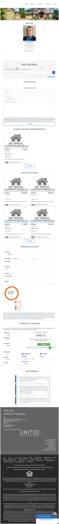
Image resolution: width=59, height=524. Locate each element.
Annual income (7, 332)
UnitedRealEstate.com (50, 439)
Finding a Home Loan (12, 459)
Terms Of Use (29, 487)
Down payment (8, 258)
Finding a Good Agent (23, 459)
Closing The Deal (30, 460)
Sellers (39, 4)
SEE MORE (29, 166)
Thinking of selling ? (48, 459)
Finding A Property (38, 457)
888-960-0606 (53, 489)
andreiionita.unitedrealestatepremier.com (22, 318)
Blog (24, 457)
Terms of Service (28, 121)
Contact (32, 4)
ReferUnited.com (51, 445)
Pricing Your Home (40, 460)
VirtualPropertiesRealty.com (49, 444)
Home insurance (8, 276)
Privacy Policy (36, 121)
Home (26, 4)
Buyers (47, 4)
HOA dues (7, 281)
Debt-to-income (7, 352)
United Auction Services (50, 448)
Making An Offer (47, 457)
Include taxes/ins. (27, 353)
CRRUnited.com (52, 442)
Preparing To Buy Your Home (36, 459)
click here (53, 121)
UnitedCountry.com (51, 447)
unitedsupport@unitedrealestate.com (40, 498)
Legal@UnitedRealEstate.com (30, 509)
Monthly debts (6, 337)
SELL (42, 68)
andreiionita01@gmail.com (29, 50)
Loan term (6, 362)
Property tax (7, 273)
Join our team (17, 457)
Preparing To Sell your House (9, 460)
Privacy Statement (29, 485)
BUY (17, 68)
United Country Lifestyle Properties (48, 449)
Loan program (7, 261)
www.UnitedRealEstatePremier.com (11, 420)
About (55, 4)
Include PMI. (44, 353)
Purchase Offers (21, 460)
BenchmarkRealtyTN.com (50, 441)
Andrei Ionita (29, 42)
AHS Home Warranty (8, 462)
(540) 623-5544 (30, 48)
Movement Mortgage (19, 462)
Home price (7, 252)
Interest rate (7, 266)
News (30, 457)
